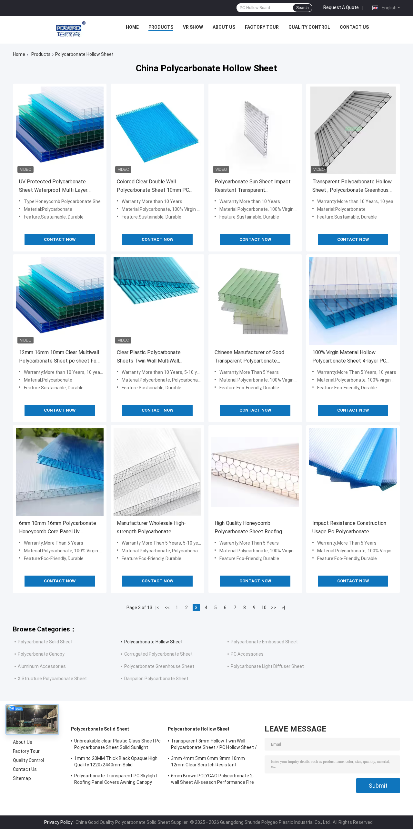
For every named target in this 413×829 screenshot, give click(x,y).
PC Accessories (247, 654)
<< (167, 607)
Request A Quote (341, 7)
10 (264, 607)
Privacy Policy (58, 822)
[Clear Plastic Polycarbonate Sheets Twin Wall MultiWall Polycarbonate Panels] (157, 301)
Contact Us (354, 27)
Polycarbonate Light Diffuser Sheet (267, 666)
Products (160, 27)
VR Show (193, 27)
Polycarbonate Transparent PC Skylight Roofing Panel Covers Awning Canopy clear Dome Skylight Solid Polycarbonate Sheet (116, 780)
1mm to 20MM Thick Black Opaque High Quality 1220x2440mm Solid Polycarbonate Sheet (116, 762)
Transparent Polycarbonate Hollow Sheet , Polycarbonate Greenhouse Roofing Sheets (352, 186)
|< (157, 607)
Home (132, 27)
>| (283, 607)
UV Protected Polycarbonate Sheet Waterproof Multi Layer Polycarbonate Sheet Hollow (53, 186)
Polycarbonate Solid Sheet (45, 641)
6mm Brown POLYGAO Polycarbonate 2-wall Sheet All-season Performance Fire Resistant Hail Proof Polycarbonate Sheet (212, 780)
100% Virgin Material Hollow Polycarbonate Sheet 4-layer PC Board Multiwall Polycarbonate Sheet (349, 357)
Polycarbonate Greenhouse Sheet (159, 666)
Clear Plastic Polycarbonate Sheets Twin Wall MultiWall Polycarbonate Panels (149, 357)
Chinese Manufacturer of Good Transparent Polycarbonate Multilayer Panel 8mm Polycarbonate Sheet (249, 357)
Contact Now (60, 239)
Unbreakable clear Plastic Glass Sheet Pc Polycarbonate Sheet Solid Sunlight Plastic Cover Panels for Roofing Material (117, 745)
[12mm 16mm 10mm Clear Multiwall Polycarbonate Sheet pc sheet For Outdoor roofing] (60, 301)
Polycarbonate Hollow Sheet (153, 641)
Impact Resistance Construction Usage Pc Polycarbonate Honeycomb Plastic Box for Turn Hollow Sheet (349, 528)
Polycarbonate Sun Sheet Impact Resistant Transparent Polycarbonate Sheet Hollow (253, 186)
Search (302, 7)
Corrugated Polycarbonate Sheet (158, 654)
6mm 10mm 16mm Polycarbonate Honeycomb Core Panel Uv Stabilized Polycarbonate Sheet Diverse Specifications (57, 528)
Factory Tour (262, 27)
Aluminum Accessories (42, 666)
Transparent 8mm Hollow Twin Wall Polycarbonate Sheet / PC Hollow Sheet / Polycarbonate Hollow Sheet (214, 745)
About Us (224, 27)
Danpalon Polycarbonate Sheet (156, 678)
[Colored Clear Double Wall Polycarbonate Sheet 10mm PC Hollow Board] (157, 130)
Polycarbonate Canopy (41, 654)
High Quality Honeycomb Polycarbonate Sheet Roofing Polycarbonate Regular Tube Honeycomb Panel (248, 528)
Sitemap (22, 778)
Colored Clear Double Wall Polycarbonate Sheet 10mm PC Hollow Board (153, 186)
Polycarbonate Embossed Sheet (264, 641)
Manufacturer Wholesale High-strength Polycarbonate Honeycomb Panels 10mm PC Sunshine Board (151, 528)
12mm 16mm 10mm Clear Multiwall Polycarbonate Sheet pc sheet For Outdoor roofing (59, 357)
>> (273, 607)
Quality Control (309, 27)
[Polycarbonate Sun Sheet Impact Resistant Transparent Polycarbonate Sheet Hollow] (255, 130)
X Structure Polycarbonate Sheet (52, 678)
